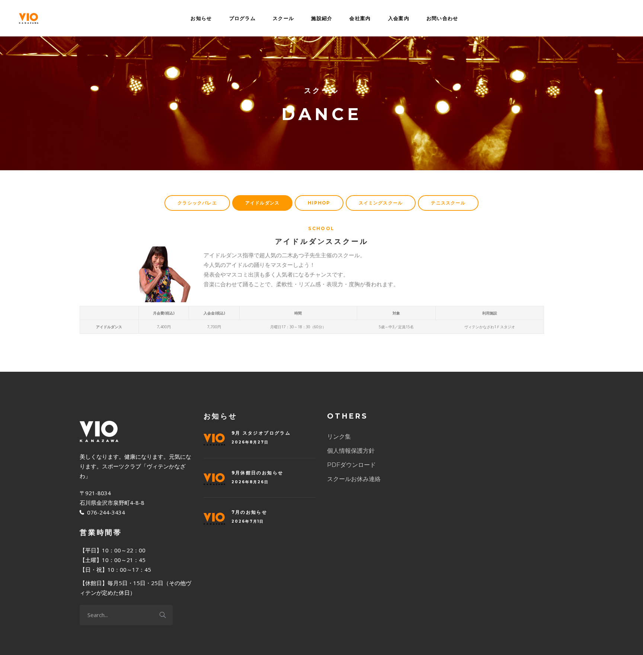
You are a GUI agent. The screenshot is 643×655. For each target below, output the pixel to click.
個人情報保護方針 (351, 450)
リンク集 (339, 436)
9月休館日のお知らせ (257, 472)
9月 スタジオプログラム (261, 433)
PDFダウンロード (351, 464)
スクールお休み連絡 (354, 479)
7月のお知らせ (249, 512)
